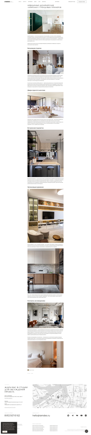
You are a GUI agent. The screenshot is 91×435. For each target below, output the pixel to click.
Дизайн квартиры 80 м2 (53, 429)
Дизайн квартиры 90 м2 (53, 428)
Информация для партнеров (10, 407)
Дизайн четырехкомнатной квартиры (38, 426)
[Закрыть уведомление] (16, 422)
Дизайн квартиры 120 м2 (54, 426)
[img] (72, 415)
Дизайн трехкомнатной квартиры (37, 425)
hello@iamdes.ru (41, 415)
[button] (81, 2)
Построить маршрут (8, 398)
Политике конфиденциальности (10, 429)
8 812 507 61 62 (12, 415)
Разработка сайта (83, 426)
